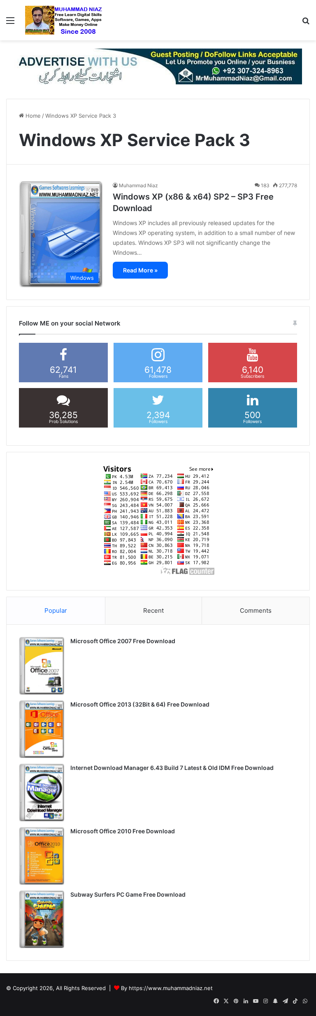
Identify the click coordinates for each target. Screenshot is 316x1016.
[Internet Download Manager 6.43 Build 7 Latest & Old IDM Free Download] (41, 792)
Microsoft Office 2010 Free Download (122, 831)
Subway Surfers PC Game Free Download (128, 894)
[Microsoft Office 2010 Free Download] (41, 856)
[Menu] (10, 23)
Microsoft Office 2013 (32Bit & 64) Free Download (139, 704)
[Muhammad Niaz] (63, 20)
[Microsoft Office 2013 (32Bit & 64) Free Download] (41, 729)
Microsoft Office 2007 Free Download (122, 640)
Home (32, 115)
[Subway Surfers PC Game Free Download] (41, 919)
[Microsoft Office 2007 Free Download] (41, 666)
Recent (153, 610)
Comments (256, 610)
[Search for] (306, 23)
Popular (55, 610)
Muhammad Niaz (138, 185)
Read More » (140, 270)
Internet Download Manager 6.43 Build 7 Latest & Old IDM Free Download (172, 767)
